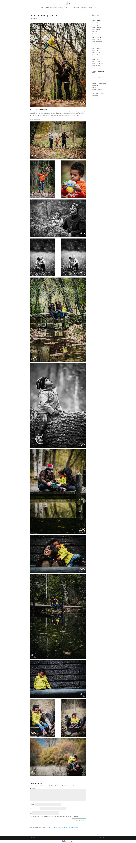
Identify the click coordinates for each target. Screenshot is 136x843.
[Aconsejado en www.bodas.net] (99, 17)
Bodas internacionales (97, 44)
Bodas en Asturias (96, 50)
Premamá (94, 75)
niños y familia (95, 85)
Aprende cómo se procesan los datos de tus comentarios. (64, 827)
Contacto (84, 7)
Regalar (68, 7)
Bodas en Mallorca (96, 48)
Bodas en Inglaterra (97, 41)
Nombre (32, 804)
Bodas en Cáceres (96, 61)
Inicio (41, 7)
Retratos (94, 87)
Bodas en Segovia (96, 54)
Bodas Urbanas (96, 29)
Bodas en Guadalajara (97, 63)
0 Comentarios (33, 18)
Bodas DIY (94, 31)
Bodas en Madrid (96, 39)
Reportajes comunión (97, 89)
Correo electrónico (34, 809)
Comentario (33, 788)
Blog (90, 7)
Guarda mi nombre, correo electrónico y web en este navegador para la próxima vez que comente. (54, 816)
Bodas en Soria (96, 59)
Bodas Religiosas (96, 25)
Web (31, 813)
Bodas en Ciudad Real (97, 65)
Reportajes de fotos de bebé (99, 83)
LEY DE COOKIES (96, 98)
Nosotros (76, 7)
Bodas (47, 7)
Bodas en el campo (96, 27)
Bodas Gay (94, 33)
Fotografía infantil (56, 7)
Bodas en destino (96, 46)
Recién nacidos (96, 81)
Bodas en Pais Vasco (97, 57)
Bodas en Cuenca (96, 68)
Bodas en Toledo (96, 52)
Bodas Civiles (95, 23)
